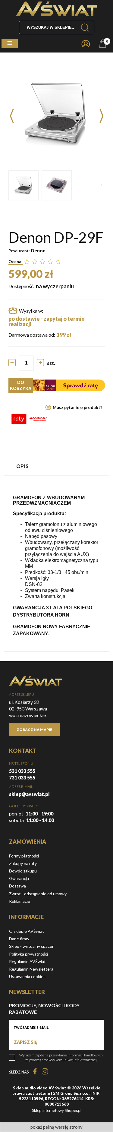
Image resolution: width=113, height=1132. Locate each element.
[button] (10, 43)
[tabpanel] (56, 563)
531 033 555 (22, 771)
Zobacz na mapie (34, 729)
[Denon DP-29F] (23, 185)
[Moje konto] (86, 43)
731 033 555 (22, 777)
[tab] (56, 466)
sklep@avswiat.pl (29, 794)
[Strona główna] (56, 9)
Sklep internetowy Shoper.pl (56, 1110)
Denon (38, 250)
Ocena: (15, 261)
